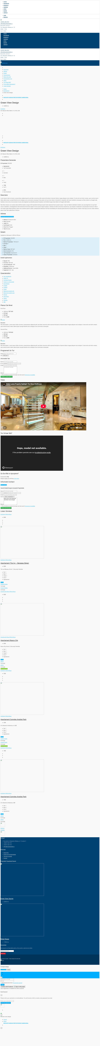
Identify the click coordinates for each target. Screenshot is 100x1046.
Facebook (11, 97)
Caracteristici (7, 75)
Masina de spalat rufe (9, 291)
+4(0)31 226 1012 (5, 21)
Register (6, 17)
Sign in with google (20, 986)
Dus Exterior (6, 283)
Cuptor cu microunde (9, 282)
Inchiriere (3, 109)
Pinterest (19, 97)
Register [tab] (6, 974)
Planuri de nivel (7, 77)
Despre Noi (6, 852)
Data (2, 353)
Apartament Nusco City (9, 640)
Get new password (5, 1003)
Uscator (5, 300)
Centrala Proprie (7, 280)
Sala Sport (6, 296)
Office (5, 9)
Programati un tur (8, 78)
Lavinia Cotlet (4, 738)
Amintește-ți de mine (7, 983)
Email (27, 97)
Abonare (3, 953)
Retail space (5, 939)
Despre (5, 10)
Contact (6, 12)
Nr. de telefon (4, 363)
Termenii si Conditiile (30, 375)
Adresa (5, 71)
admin (2, 661)
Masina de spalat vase (9, 293)
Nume (2, 361)
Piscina (5, 294)
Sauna (5, 298)
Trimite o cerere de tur (6, 376)
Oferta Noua (8, 514)
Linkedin (24, 97)
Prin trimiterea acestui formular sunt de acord (18, 375)
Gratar (5, 289)
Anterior (2, 828)
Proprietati (6, 3)
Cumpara (6, 7)
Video (5, 80)
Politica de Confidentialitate (10, 854)
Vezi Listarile (4, 485)
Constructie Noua (5, 591)
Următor (3, 830)
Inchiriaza (6, 5)
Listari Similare (7, 86)
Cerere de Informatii (6, 508)
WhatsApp (6, 97)
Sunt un (2, 496)
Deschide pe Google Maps (7, 216)
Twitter (15, 97)
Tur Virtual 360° (7, 82)
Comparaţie (3, 969)
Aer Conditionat (7, 276)
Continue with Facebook (7, 986)
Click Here (16, 478)
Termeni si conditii (8, 856)
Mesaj (2, 373)
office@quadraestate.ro (6, 23)
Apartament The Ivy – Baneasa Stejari (15, 563)
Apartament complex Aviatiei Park (13, 719)
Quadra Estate (4, 584)
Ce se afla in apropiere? (9, 84)
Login (5, 15)
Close (8, 969)
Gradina (5, 287)
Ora (1, 355)
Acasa (5, 1)
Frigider (5, 285)
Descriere (6, 69)
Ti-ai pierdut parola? (17, 983)
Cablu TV (6, 278)
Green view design (7, 899)
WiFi (4, 302)
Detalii (5, 73)
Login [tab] (5, 972)
